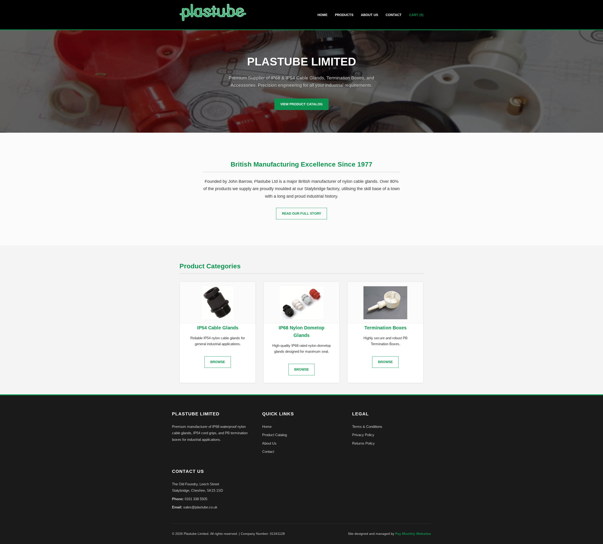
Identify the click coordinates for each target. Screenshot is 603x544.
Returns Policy (363, 443)
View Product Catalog (301, 104)
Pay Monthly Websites (413, 534)
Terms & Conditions (367, 427)
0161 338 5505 (196, 499)
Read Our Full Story (301, 213)
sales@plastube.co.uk (200, 507)
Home (322, 15)
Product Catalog (274, 435)
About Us (369, 15)
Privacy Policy (363, 435)
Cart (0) (416, 15)
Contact (394, 15)
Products (344, 15)
